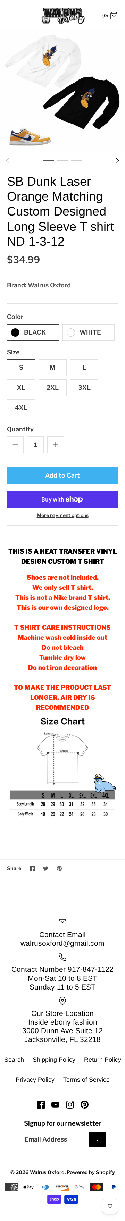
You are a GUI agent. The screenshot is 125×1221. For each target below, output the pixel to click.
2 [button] (62, 160)
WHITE (90, 332)
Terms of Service (86, 1079)
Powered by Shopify (91, 1172)
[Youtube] (55, 1105)
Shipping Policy (54, 1059)
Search (14, 1059)
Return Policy (102, 1059)
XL (21, 387)
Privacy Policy (35, 1079)
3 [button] (76, 160)
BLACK (35, 332)
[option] (62, 90)
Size (13, 352)
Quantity (20, 429)
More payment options (63, 515)
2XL (53, 387)
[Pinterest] (85, 1105)
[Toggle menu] (8, 15)
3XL (84, 387)
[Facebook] (41, 1105)
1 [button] (49, 160)
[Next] (117, 160)
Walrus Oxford (49, 285)
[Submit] (97, 1139)
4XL (21, 407)
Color (15, 316)
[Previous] (7, 160)
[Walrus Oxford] (62, 16)
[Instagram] (70, 1105)
